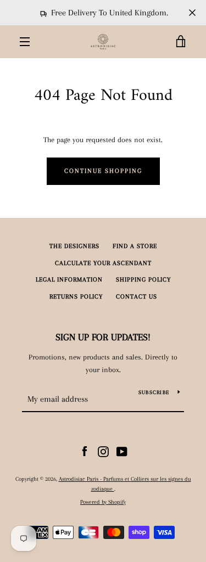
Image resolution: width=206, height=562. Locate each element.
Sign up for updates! (103, 336)
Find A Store (135, 246)
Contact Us (136, 296)
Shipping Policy (143, 279)
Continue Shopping (103, 171)
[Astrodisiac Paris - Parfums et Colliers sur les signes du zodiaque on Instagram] (103, 451)
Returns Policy (76, 296)
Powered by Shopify (103, 501)
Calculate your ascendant (103, 263)
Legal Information (69, 279)
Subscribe (153, 392)
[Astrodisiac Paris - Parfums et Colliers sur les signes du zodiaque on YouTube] (121, 451)
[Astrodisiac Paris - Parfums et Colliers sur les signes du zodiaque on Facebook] (84, 451)
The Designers (74, 246)
